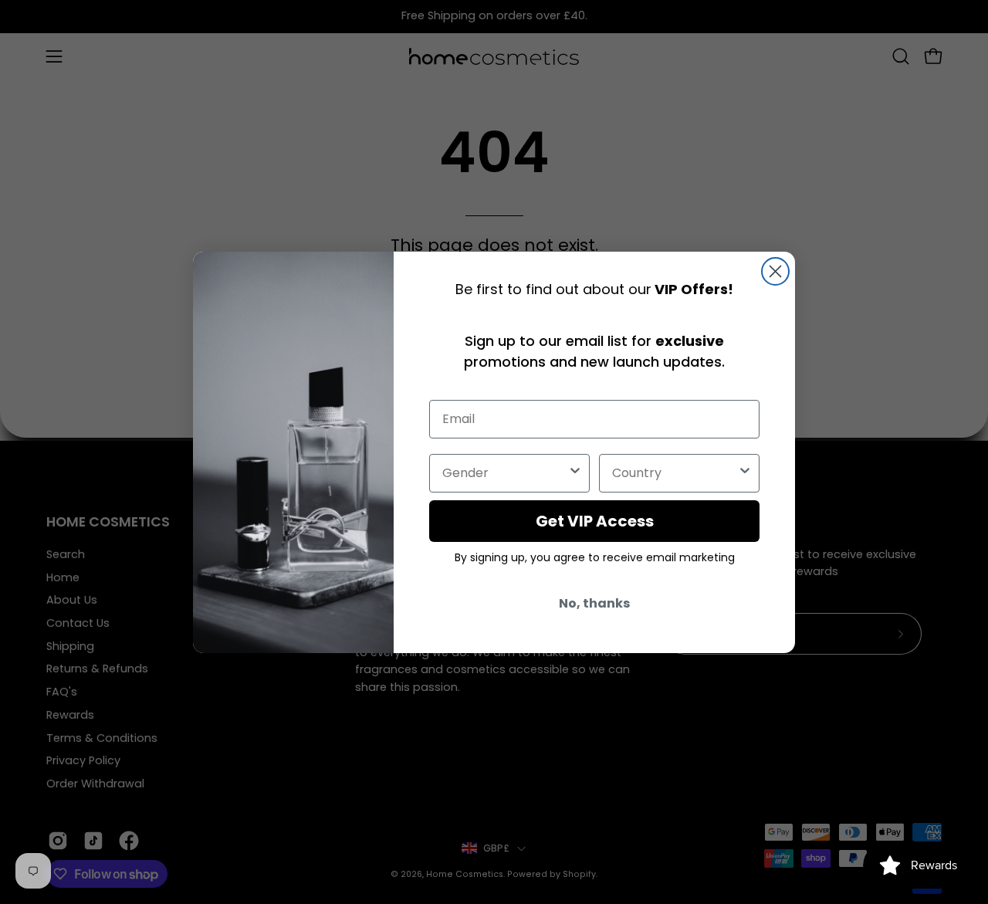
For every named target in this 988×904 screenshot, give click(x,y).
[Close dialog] (775, 271)
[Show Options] (575, 473)
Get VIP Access (595, 521)
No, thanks (594, 603)
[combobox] (504, 473)
